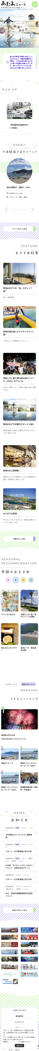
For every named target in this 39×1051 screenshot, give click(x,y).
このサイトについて (19, 1010)
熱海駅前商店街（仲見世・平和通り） (29, 788)
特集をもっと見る (19, 539)
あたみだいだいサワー (9, 648)
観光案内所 (19, 1016)
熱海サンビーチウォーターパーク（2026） (29, 764)
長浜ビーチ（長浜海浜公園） (28, 648)
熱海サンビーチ (7, 763)
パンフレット (19, 1022)
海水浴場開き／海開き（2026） (19, 187)
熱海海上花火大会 (8, 735)
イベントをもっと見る (19, 229)
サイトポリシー (13, 1042)
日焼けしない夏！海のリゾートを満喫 (28, 615)
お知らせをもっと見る (19, 910)
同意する (19, 1045)
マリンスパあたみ (8, 614)
